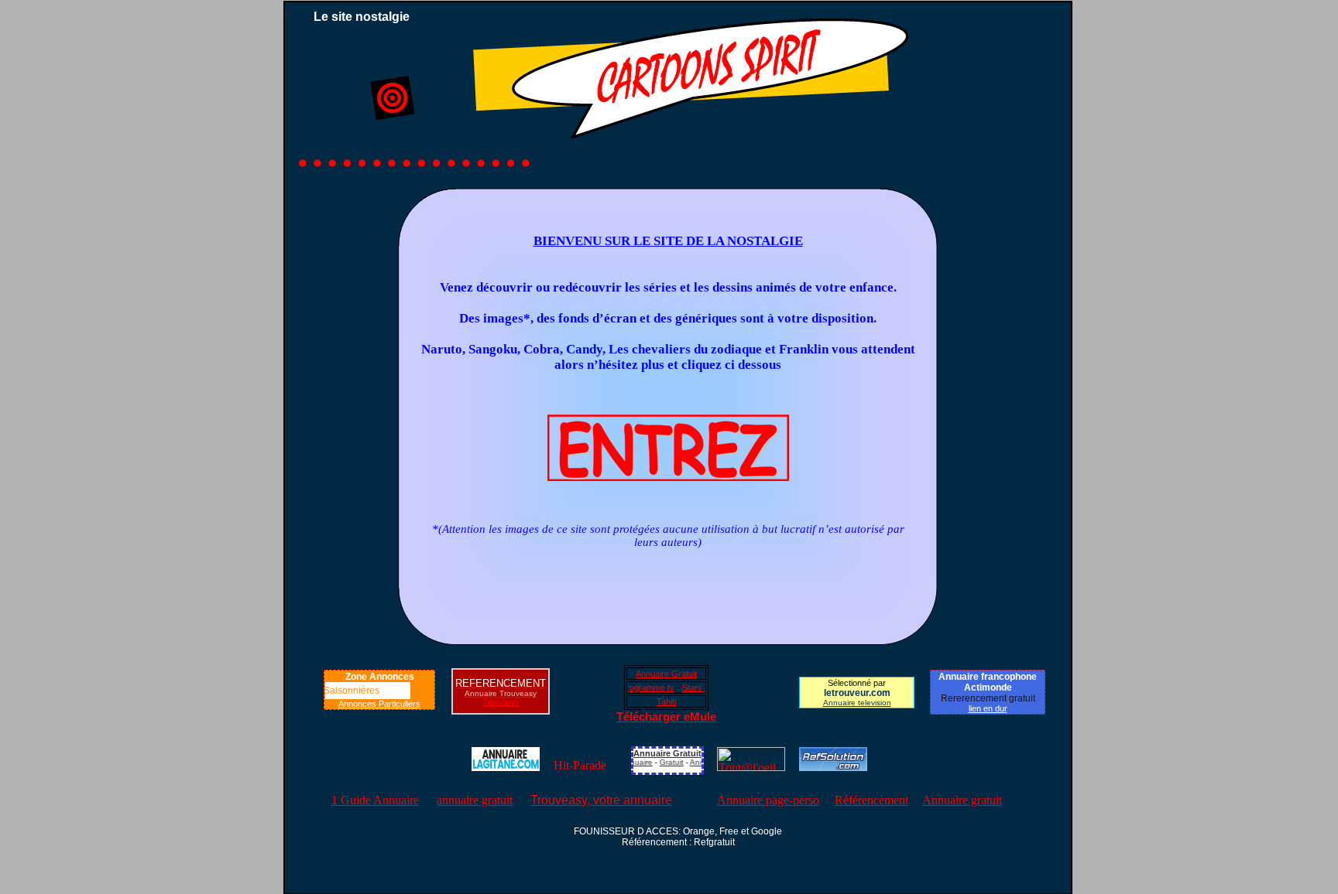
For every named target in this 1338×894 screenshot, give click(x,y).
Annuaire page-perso (768, 800)
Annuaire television (857, 702)
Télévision (501, 702)
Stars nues (688, 687)
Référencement (871, 800)
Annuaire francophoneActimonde (987, 682)
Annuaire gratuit (962, 800)
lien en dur (988, 708)
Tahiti (666, 701)
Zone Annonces (379, 676)
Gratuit (664, 762)
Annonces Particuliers (379, 703)
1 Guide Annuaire (375, 800)
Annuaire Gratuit (666, 673)
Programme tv (633, 687)
